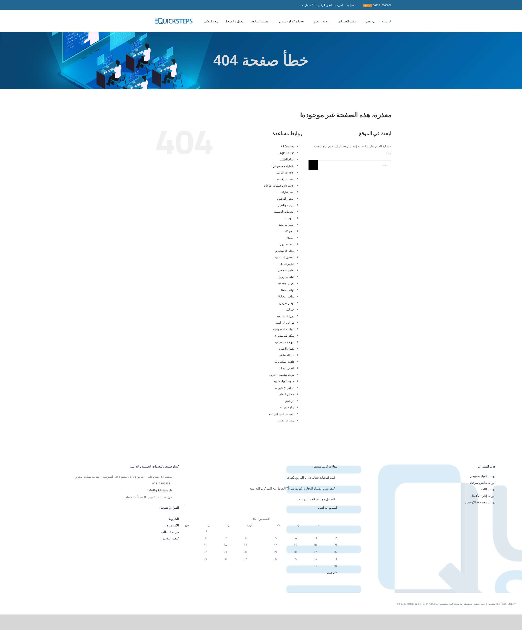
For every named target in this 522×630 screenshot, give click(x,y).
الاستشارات (287, 192)
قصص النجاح (286, 368)
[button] (197, 21)
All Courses (287, 146)
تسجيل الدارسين (284, 257)
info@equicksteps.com (407, 603)
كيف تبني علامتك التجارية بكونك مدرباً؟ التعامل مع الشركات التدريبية (292, 488)
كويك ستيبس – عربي (281, 374)
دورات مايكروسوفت (482, 483)
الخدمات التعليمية (284, 211)
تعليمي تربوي (286, 277)
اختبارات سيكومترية (282, 166)
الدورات (289, 218)
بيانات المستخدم (284, 250)
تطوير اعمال (287, 263)
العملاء (290, 237)
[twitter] (158, 5)
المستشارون (287, 244)
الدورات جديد (286, 224)
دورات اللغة (488, 489)
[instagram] (151, 5)
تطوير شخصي (286, 270)
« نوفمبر (331, 572)
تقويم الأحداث (286, 283)
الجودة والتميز (286, 205)
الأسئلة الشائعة (285, 179)
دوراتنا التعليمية (285, 316)
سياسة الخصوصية (283, 329)
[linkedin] (131, 5)
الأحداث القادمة (285, 172)
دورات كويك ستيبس (482, 476)
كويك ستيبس (446, 603)
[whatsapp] (145, 5)
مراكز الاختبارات (284, 387)
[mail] (138, 5)
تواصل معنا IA (286, 296)
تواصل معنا (287, 290)
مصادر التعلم (286, 394)
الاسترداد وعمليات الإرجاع (279, 185)
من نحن (289, 400)
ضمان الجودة (286, 348)
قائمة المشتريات (284, 361)
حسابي (290, 309)
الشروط (173, 519)
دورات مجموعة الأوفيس (480, 502)
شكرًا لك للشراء (284, 335)
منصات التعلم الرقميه (281, 414)
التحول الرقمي (285, 198)
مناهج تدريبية (286, 407)
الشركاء (289, 231)
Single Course (286, 153)
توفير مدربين (286, 303)
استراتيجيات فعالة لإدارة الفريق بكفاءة (310, 478)
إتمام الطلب (287, 159)
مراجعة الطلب (170, 532)
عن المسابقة (286, 355)
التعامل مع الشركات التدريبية (317, 499)
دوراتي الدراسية (284, 322)
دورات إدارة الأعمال (483, 496)
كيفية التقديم (171, 538)
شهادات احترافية (284, 342)
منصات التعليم (286, 420)
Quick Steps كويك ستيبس (500, 603)
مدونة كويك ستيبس (282, 381)
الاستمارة (173, 525)
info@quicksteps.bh (160, 490)
